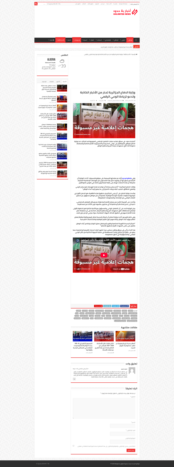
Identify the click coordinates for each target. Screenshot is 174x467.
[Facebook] (58, 4)
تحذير (121, 316)
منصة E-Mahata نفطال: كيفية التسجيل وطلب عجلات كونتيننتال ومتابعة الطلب (47, 126)
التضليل (78, 311)
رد (74, 379)
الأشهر (58, 81)
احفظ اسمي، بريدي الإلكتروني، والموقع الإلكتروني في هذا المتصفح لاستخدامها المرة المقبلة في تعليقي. (106, 446)
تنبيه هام (98, 316)
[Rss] (60, 4)
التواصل (124, 313)
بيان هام (127, 316)
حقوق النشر (90, 4)
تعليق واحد (101, 101)
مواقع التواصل (99, 318)
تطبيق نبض (77, 4)
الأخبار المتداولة (99, 311)
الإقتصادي (108, 40)
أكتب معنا (109, 4)
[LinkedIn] (52, 4)
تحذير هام (115, 316)
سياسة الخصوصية (123, 4)
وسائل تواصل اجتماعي (120, 321)
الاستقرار (92, 311)
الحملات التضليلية (90, 313)
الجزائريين (98, 313)
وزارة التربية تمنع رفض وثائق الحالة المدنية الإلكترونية (47, 172)
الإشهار (97, 4)
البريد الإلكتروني (130, 430)
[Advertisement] (72, 21)
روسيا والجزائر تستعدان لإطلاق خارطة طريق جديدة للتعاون (47, 98)
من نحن (103, 4)
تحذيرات (108, 316)
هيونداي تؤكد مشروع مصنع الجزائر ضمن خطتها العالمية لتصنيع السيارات (47, 155)
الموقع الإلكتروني (130, 438)
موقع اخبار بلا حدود (134, 463)
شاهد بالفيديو (84, 316)
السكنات (99, 40)
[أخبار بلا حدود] (125, 11)
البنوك (92, 40)
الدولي (123, 40)
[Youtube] (50, 4)
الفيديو (82, 313)
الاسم (133, 422)
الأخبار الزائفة (60, 40)
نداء (92, 318)
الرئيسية (136, 40)
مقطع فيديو (127, 178)
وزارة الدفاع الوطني (132, 321)
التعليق (132, 396)
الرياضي (116, 40)
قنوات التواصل (126, 318)
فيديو (77, 316)
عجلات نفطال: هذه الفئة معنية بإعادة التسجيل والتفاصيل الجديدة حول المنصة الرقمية (48, 88)
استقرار (130, 311)
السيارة (85, 40)
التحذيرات (85, 311)
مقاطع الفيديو (116, 318)
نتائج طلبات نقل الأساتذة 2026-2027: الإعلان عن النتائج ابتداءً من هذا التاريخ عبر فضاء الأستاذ (108, 47)
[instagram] (48, 4)
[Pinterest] (54, 4)
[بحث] (35, 3)
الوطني (130, 40)
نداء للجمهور (85, 318)
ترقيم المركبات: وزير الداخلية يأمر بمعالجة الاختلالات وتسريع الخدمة (47, 146)
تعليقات (51, 81)
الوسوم (44, 81)
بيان (77, 313)
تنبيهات (91, 316)
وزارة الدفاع (77, 318)
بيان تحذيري (134, 316)
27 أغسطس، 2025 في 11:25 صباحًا (80, 369)
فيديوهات (77, 40)
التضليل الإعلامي (133, 313)
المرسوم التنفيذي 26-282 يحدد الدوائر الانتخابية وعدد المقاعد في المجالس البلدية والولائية (82, 346)
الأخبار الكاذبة (109, 311)
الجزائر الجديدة (106, 313)
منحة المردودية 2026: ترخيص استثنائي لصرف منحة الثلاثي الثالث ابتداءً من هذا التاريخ (47, 164)
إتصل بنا (115, 4)
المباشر (84, 4)
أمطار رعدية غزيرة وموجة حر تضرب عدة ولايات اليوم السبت (125, 345)
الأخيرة (64, 81)
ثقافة (69, 40)
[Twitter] (56, 4)
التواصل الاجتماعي (116, 313)
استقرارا (124, 311)
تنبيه (103, 316)
